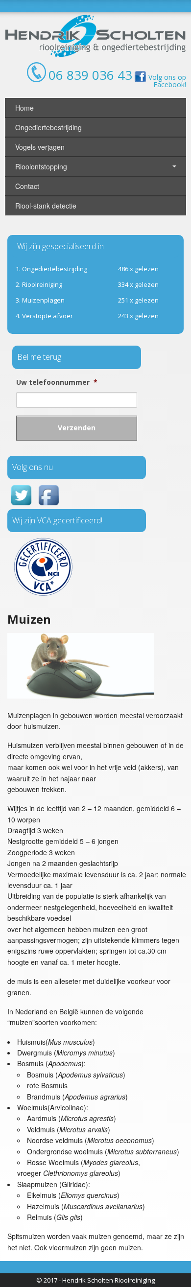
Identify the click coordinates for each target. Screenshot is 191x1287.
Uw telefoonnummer (56, 382)
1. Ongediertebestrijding (51, 268)
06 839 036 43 (90, 75)
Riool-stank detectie (45, 206)
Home (24, 108)
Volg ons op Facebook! (167, 80)
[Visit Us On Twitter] (21, 506)
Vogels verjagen (40, 147)
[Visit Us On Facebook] (48, 506)
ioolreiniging (39, 284)
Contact (27, 186)
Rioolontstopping (41, 166)
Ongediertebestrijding (48, 127)
